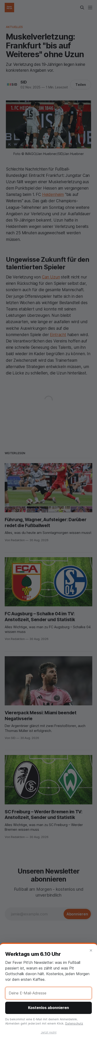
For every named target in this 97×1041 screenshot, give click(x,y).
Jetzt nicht (49, 1032)
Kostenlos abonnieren (48, 1007)
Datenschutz (74, 1023)
